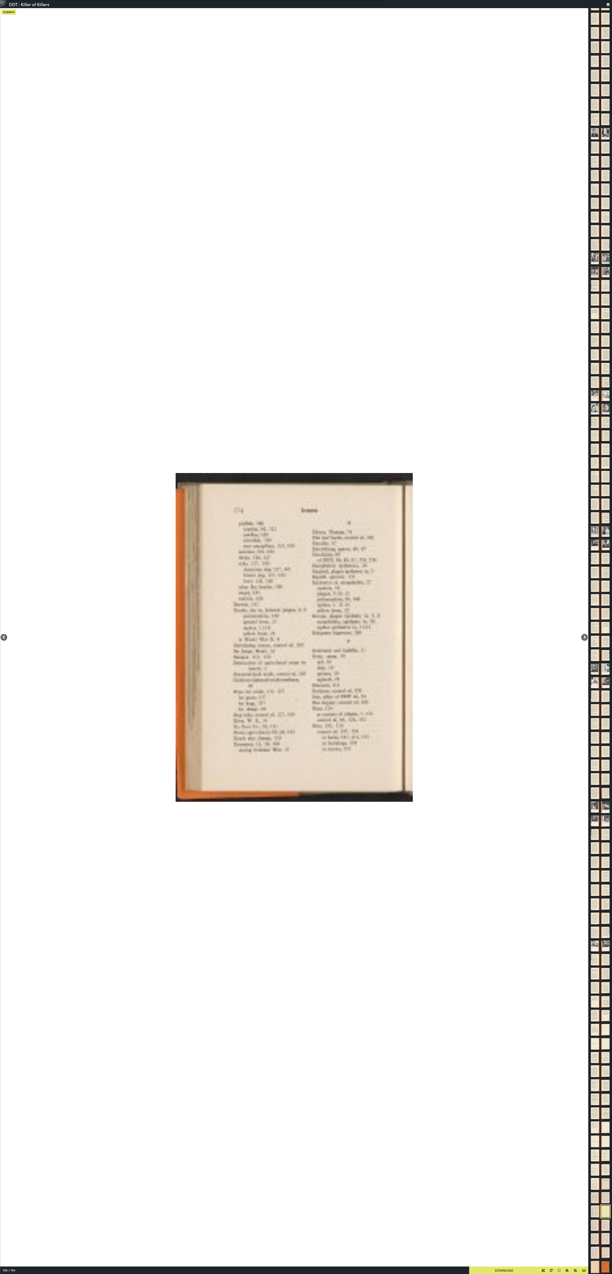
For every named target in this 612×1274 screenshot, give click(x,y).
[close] (608, 4)
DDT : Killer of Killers (29, 4)
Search (9, 12)
